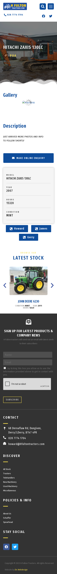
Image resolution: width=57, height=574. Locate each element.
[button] (43, 6)
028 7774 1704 (17, 438)
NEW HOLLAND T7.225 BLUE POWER (28, 301)
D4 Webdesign (21, 569)
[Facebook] (43, 16)
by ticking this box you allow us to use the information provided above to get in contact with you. (28, 371)
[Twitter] (51, 16)
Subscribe (12, 399)
